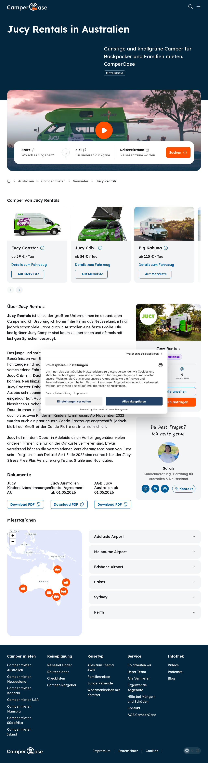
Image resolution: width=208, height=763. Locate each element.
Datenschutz (128, 751)
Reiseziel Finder (59, 665)
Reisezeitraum (132, 150)
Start (26, 150)
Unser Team (137, 672)
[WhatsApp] (146, 489)
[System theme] (187, 750)
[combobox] (41, 155)
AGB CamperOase (142, 715)
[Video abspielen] (104, 130)
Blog (171, 678)
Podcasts (175, 672)
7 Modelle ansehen (171, 391)
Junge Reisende (100, 683)
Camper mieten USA (23, 700)
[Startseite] (27, 7)
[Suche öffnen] (190, 6)
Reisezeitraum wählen (137, 155)
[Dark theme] (197, 750)
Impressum (101, 751)
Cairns (99, 582)
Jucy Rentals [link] (106, 181)
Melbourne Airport (110, 551)
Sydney (100, 597)
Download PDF (22, 504)
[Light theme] (192, 750)
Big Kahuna (150, 247)
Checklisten (56, 678)
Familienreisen (98, 677)
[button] (49, 593)
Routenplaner (58, 672)
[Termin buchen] (155, 489)
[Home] (9, 181)
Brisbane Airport (108, 567)
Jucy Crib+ (85, 247)
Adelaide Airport (109, 536)
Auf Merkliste (28, 274)
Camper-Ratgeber (61, 685)
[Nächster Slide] (19, 290)
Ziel (78, 150)
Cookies (152, 751)
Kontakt (186, 489)
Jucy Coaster (24, 247)
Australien (26, 181)
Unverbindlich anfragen (168, 402)
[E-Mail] (165, 489)
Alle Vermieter (139, 678)
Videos (173, 665)
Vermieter (80, 181)
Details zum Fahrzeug (29, 265)
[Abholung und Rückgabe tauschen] (66, 153)
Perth (99, 612)
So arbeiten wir (139, 665)
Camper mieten (53, 181)
